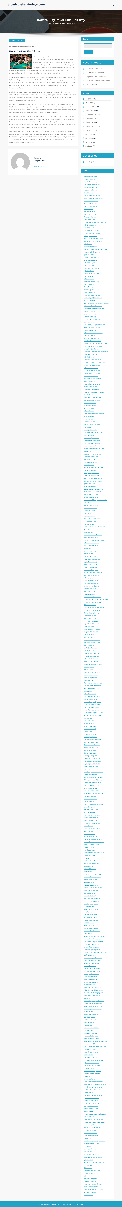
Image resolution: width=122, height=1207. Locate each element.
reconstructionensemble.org (93, 793)
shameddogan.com (90, 893)
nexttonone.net (89, 923)
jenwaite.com (88, 1138)
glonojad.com (88, 669)
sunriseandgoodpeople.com (93, 777)
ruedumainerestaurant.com (93, 664)
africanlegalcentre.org (91, 656)
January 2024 (90, 111)
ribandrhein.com (89, 510)
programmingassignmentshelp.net (95, 222)
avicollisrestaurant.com (92, 823)
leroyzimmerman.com (91, 1143)
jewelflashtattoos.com (91, 260)
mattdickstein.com (90, 912)
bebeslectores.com (90, 335)
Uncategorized (28, 46)
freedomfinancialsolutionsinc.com (95, 952)
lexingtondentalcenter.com (93, 481)
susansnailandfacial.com (92, 931)
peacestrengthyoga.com (92, 950)
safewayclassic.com (90, 236)
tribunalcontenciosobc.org (93, 610)
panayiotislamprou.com (92, 295)
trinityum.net (88, 1055)
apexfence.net (88, 1195)
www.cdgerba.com (90, 1079)
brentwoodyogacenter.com (93, 1003)
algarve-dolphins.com (91, 748)
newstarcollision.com (91, 462)
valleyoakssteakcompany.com (94, 842)
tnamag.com (88, 871)
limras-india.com (89, 179)
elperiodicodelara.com (91, 182)
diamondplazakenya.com (92, 1090)
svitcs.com (87, 858)
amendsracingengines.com (93, 958)
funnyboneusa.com (90, 788)
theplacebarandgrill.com (92, 828)
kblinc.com (87, 427)
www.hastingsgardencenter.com (95, 1047)
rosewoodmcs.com (90, 1033)
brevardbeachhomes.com (92, 360)
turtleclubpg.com (89, 807)
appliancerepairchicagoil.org (93, 241)
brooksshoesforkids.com (92, 874)
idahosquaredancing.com (92, 400)
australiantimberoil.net (91, 338)
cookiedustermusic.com (92, 791)
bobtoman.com (89, 279)
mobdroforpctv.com (90, 567)
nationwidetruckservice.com (93, 804)
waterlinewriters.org (91, 890)
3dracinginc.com (89, 594)
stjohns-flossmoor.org (91, 785)
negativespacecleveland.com (93, 772)
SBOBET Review (91, 84)
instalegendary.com (90, 246)
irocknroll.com (89, 395)
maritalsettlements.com (92, 758)
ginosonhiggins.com (90, 753)
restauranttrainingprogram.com (94, 489)
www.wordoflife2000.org (92, 397)
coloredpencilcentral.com (92, 378)
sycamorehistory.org (91, 1036)
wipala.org (87, 548)
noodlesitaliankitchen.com (93, 252)
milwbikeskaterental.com (92, 761)
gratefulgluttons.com (91, 564)
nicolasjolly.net (89, 651)
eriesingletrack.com (90, 430)
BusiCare (69, 1204)
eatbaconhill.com (89, 220)
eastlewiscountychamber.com (94, 607)
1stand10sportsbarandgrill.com (94, 449)
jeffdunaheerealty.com (91, 947)
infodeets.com (89, 193)
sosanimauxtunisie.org (91, 281)
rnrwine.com (88, 1152)
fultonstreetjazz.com (91, 314)
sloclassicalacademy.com (92, 613)
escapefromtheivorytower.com (94, 362)
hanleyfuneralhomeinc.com (93, 443)
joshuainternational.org (91, 928)
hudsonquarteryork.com (92, 1074)
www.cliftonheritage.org (92, 995)
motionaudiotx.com (90, 1173)
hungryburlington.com (91, 710)
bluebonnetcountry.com (92, 268)
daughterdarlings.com (91, 190)
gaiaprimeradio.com (90, 726)
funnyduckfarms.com (91, 1135)
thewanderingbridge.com (92, 702)
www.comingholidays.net (92, 586)
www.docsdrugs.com (91, 979)
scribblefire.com (89, 529)
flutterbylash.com (90, 1130)
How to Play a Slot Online (95, 69)
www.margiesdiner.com (92, 982)
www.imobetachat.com (92, 909)
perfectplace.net (89, 524)
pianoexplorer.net (90, 1049)
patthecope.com (89, 855)
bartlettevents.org (90, 317)
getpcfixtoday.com (90, 263)
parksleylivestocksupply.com (94, 540)
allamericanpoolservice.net (93, 492)
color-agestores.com (91, 545)
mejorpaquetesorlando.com (93, 446)
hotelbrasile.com (89, 311)
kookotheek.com (89, 292)
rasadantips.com (89, 212)
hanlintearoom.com (90, 1133)
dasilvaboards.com (90, 616)
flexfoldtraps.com (90, 955)
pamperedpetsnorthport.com (94, 432)
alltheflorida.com (89, 1111)
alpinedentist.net (89, 287)
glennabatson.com (90, 618)
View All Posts (39, 166)
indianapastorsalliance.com (93, 839)
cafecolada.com (89, 578)
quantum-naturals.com (91, 1098)
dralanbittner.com (90, 419)
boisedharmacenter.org (91, 543)
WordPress (55, 1204)
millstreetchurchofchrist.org (93, 1119)
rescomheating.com (90, 1179)
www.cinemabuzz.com (91, 1028)
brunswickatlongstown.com (93, 713)
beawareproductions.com (92, 686)
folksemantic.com (90, 405)
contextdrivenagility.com (92, 688)
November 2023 (91, 118)
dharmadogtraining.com (92, 1170)
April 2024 (89, 99)
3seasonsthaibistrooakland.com (94, 527)
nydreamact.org (89, 255)
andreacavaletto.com (91, 537)
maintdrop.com (89, 276)
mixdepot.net (88, 1030)
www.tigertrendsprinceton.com (94, 936)
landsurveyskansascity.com (93, 968)
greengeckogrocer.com (91, 473)
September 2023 (91, 126)
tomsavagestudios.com (91, 497)
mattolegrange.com (90, 737)
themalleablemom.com (92, 704)
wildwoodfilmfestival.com (93, 306)
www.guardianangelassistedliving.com (97, 1084)
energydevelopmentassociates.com (96, 352)
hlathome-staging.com (91, 475)
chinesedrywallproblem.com (93, 780)
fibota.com (87, 1076)
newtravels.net (89, 228)
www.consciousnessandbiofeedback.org (97, 1041)
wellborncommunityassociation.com (96, 303)
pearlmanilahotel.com (91, 273)
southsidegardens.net (91, 1052)
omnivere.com (88, 209)
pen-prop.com (88, 933)
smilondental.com (90, 459)
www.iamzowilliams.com (92, 1044)
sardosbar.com (89, 408)
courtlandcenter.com (91, 818)
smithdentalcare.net (91, 1187)
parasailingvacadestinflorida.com (95, 1122)
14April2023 (16, 46)
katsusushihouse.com (91, 659)
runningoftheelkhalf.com (92, 944)
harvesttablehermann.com (93, 346)
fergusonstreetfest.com (92, 1103)
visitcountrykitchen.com (92, 745)
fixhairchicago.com (90, 847)
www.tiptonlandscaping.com (93, 1006)
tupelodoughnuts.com (91, 438)
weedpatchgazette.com (92, 424)
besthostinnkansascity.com (93, 1184)
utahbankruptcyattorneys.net (94, 392)
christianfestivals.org (91, 742)
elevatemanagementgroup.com (94, 1141)
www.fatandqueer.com (91, 963)
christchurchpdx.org (90, 637)
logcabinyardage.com (91, 904)
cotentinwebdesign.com (92, 327)
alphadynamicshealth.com (93, 1127)
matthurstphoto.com (91, 1108)
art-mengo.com (89, 723)
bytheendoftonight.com (92, 559)
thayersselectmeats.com (92, 877)
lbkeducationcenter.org (92, 519)
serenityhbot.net (89, 925)
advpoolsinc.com (89, 834)
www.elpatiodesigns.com (92, 1071)
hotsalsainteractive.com (92, 195)
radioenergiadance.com (92, 290)
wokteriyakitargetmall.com (93, 478)
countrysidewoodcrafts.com (93, 238)
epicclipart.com (89, 271)
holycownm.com (89, 801)
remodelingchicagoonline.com (94, 1001)
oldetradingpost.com (91, 330)
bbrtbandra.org (89, 265)
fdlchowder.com (89, 985)
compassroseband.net (91, 863)
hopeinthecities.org (90, 562)
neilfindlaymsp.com (90, 820)
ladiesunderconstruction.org (93, 333)
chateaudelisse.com (90, 300)
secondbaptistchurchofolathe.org (95, 1162)
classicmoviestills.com (91, 575)
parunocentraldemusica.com (93, 1082)
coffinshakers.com (90, 694)
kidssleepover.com (90, 225)
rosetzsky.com (89, 667)
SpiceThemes (79, 1204)
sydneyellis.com (89, 484)
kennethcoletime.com (91, 707)
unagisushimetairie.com (92, 257)
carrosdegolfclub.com (91, 349)
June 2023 (89, 138)
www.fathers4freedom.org (93, 939)
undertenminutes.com (91, 206)
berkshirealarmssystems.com (94, 413)
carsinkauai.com (89, 1117)
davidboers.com (89, 906)
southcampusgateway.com (93, 298)
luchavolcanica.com (90, 799)
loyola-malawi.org (90, 551)
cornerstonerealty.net (91, 1038)
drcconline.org (88, 826)
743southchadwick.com (92, 365)
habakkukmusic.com (91, 920)
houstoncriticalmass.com (92, 597)
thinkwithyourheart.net (92, 389)
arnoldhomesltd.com (91, 376)
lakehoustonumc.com (91, 917)
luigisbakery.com (89, 1017)
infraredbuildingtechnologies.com (95, 343)
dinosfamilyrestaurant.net (92, 341)
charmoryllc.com (89, 591)
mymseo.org (88, 1165)
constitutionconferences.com (94, 853)
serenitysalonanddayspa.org (93, 198)
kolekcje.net (88, 513)
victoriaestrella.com (90, 812)
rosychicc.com (88, 554)
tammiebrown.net (90, 729)
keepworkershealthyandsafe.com (95, 249)
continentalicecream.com (92, 629)
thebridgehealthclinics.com (93, 888)
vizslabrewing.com (90, 416)
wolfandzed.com (89, 1022)
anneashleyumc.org (90, 966)
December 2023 (91, 115)
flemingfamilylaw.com (91, 1149)
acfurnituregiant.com (91, 203)
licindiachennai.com (90, 187)
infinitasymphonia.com (91, 653)
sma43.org (87, 998)
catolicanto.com (89, 516)
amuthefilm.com (89, 645)
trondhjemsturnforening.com (93, 1087)
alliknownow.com (90, 605)
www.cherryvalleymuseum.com (94, 325)
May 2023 (88, 142)
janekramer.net (89, 718)
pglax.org (87, 769)
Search (86, 39)
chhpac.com (88, 1168)
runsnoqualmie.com (90, 976)
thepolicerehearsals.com (92, 602)
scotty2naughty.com (90, 678)
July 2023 (88, 134)
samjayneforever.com (91, 1106)
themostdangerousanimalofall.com (96, 599)
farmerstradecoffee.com (92, 901)
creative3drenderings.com (26, 4)
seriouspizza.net (89, 861)
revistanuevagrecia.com (92, 672)
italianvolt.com (89, 411)
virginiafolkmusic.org (91, 505)
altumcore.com (89, 866)
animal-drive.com (90, 869)
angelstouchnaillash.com (92, 454)
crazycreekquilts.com (91, 632)
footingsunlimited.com (91, 974)
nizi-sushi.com (89, 721)
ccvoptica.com (88, 1011)
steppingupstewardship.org (93, 1009)
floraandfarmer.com (90, 354)
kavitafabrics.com (90, 796)
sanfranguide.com (90, 589)
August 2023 (89, 130)
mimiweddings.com (90, 1181)
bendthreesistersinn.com (92, 783)
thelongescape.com (90, 734)
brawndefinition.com (91, 626)
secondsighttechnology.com (93, 467)
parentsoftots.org (90, 896)
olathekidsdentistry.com (92, 440)
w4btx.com (87, 451)
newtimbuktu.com (90, 214)
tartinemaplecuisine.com (92, 715)
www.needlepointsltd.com (93, 987)
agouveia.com (88, 1160)
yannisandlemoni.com (91, 422)
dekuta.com (88, 1025)
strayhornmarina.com (91, 621)
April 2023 (89, 146)
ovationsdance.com (90, 508)
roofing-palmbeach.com (92, 370)
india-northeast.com (91, 368)
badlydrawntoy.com (90, 915)
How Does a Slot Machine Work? (97, 80)
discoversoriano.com (91, 581)
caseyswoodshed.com (91, 845)
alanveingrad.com (90, 750)
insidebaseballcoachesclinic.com (95, 1114)
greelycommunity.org (91, 661)
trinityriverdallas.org (91, 521)
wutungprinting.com (90, 756)
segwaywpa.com (89, 882)
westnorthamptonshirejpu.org (94, 308)
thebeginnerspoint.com (92, 583)
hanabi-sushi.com (90, 1020)
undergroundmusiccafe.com (93, 1189)
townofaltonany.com (91, 766)
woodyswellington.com (92, 1065)
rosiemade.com (89, 435)
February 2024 (90, 107)
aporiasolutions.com (91, 879)
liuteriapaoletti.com (90, 774)
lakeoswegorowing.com (92, 1154)
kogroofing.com (89, 284)
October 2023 (90, 122)
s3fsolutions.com (90, 357)
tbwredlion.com (89, 1092)
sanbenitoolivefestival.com (93, 572)
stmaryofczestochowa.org (92, 696)
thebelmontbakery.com (92, 233)
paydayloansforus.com (91, 230)
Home (112, 5)
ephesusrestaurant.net (91, 1063)
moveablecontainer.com (92, 319)
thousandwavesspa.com (92, 815)
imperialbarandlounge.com (93, 384)
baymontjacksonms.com (92, 764)
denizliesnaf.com (89, 850)
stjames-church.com (91, 675)
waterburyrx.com (89, 831)
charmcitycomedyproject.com (94, 683)
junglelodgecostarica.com (92, 739)
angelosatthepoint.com (91, 836)
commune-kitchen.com (92, 642)
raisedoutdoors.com (90, 387)
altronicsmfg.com (90, 217)
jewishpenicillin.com (91, 494)
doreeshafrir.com (89, 680)
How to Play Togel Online (94, 73)
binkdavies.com (89, 634)
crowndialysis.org (90, 486)
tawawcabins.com (90, 403)
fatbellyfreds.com (90, 1068)
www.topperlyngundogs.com (93, 942)
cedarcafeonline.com (91, 201)
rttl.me (86, 1176)
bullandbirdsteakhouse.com (93, 990)
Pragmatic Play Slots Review (95, 77)
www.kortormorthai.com (92, 960)
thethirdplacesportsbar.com (93, 1060)
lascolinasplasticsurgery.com (93, 993)
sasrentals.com (89, 465)
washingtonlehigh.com (91, 1014)
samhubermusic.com (91, 1192)
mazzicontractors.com (91, 1057)
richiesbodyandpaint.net (92, 185)
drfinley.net (88, 1146)
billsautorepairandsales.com (93, 1095)
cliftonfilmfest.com (90, 381)
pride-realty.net (89, 1125)
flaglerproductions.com (92, 624)
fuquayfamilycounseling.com (93, 1157)
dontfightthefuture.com (92, 373)
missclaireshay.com (90, 176)
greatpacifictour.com (91, 810)
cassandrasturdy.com (91, 570)
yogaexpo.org (88, 532)
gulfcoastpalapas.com (91, 885)
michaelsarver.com (90, 470)
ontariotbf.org (88, 244)
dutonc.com (88, 731)
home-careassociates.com (93, 535)
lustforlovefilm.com (90, 648)
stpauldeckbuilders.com (92, 971)
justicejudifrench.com (91, 699)
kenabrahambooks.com (92, 640)
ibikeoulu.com (88, 691)
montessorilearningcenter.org (94, 1100)
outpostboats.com (90, 556)
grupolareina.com (90, 322)
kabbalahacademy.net (91, 457)
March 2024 (89, 103)
